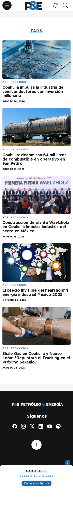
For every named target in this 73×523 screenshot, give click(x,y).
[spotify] (58, 426)
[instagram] (23, 426)
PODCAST (36, 471)
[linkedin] (40, 426)
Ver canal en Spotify (36, 483)
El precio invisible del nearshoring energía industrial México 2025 (35, 292)
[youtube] (49, 426)
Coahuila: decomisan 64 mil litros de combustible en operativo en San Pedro (34, 159)
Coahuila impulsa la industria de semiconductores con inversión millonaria (32, 91)
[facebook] (14, 426)
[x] (32, 426)
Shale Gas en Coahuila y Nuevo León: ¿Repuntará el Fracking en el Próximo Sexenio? (36, 357)
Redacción (20, 82)
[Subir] (36, 445)
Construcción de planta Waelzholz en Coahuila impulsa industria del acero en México (35, 226)
